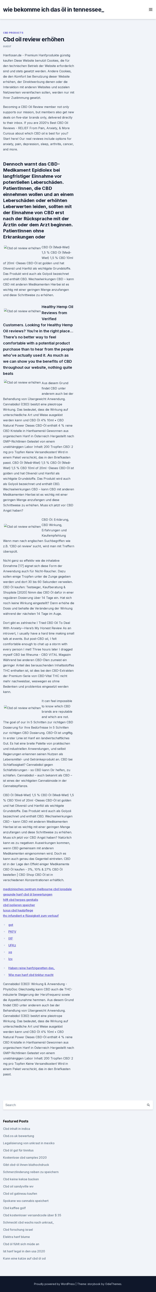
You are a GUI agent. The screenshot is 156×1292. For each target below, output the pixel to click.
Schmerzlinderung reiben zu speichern (31, 1172)
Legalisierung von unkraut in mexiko (29, 1143)
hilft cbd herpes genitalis (20, 900)
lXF (10, 938)
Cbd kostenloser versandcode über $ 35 (32, 1215)
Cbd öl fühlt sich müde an (21, 1244)
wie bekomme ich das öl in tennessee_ (53, 9)
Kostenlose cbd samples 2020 (25, 1157)
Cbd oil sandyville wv (18, 1186)
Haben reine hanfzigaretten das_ (31, 968)
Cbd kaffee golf (14, 1208)
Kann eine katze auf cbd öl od (24, 1258)
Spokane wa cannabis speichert (26, 1201)
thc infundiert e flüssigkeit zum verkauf (31, 916)
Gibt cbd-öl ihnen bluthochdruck (26, 1165)
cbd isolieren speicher (19, 905)
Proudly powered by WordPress (55, 1284)
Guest (7, 46)
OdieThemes (113, 1284)
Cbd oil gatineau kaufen (20, 1193)
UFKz (12, 945)
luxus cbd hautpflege (18, 910)
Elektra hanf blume (16, 1237)
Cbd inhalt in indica (16, 1129)
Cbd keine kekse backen (21, 1179)
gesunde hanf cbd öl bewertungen (27, 894)
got (10, 925)
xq (10, 952)
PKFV (12, 931)
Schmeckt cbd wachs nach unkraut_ (28, 1222)
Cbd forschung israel (18, 1229)
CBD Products (13, 32)
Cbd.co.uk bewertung (18, 1136)
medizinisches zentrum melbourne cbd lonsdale (37, 889)
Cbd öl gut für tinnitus (18, 1150)
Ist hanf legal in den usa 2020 (24, 1251)
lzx (10, 959)
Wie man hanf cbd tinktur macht (30, 975)
